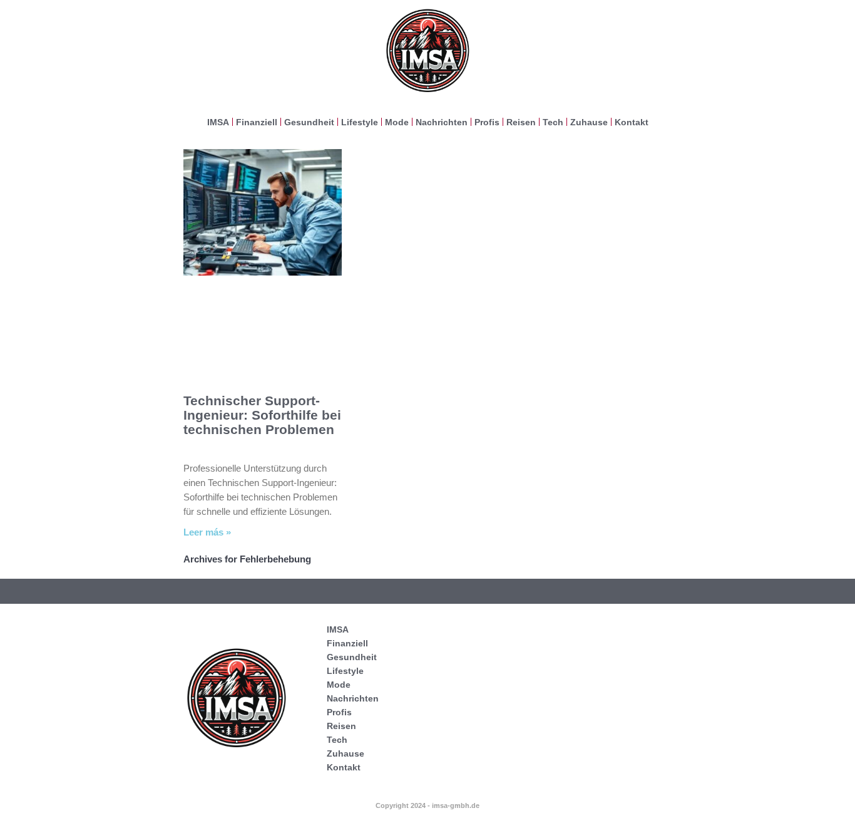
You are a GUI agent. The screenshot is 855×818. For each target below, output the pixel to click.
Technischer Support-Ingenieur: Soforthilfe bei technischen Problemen (262, 415)
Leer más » (207, 532)
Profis (486, 122)
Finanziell (256, 122)
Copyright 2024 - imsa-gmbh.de (427, 805)
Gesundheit (309, 122)
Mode (397, 122)
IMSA (218, 122)
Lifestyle (359, 122)
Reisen (521, 122)
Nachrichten (442, 122)
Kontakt (631, 122)
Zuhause (589, 122)
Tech (553, 122)
